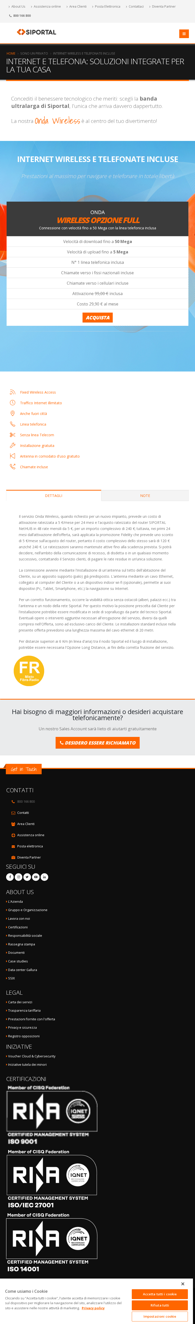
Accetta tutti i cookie (160, 1294)
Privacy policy (93, 1308)
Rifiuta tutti (160, 1305)
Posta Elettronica (107, 6)
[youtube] (36, 877)
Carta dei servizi (20, 1002)
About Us (18, 6)
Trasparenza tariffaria (24, 1010)
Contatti (23, 813)
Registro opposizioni (24, 1036)
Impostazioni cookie (159, 1316)
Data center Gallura (22, 970)
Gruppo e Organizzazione (27, 910)
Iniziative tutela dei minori (27, 1064)
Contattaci (136, 6)
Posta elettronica (30, 846)
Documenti (16, 952)
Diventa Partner (163, 6)
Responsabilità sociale (25, 935)
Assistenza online (47, 6)
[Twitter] (27, 877)
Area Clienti (78, 6)
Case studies (18, 961)
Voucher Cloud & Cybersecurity (31, 1056)
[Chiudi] (182, 1283)
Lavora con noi (19, 918)
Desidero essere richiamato (99, 743)
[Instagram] (18, 877)
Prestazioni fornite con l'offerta (31, 1019)
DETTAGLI (53, 495)
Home (11, 53)
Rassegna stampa (21, 944)
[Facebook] (10, 877)
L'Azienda (15, 901)
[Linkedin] (44, 877)
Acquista (97, 317)
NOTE (145, 495)
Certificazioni (18, 927)
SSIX (11, 978)
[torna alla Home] (38, 31)
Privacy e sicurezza (22, 1027)
